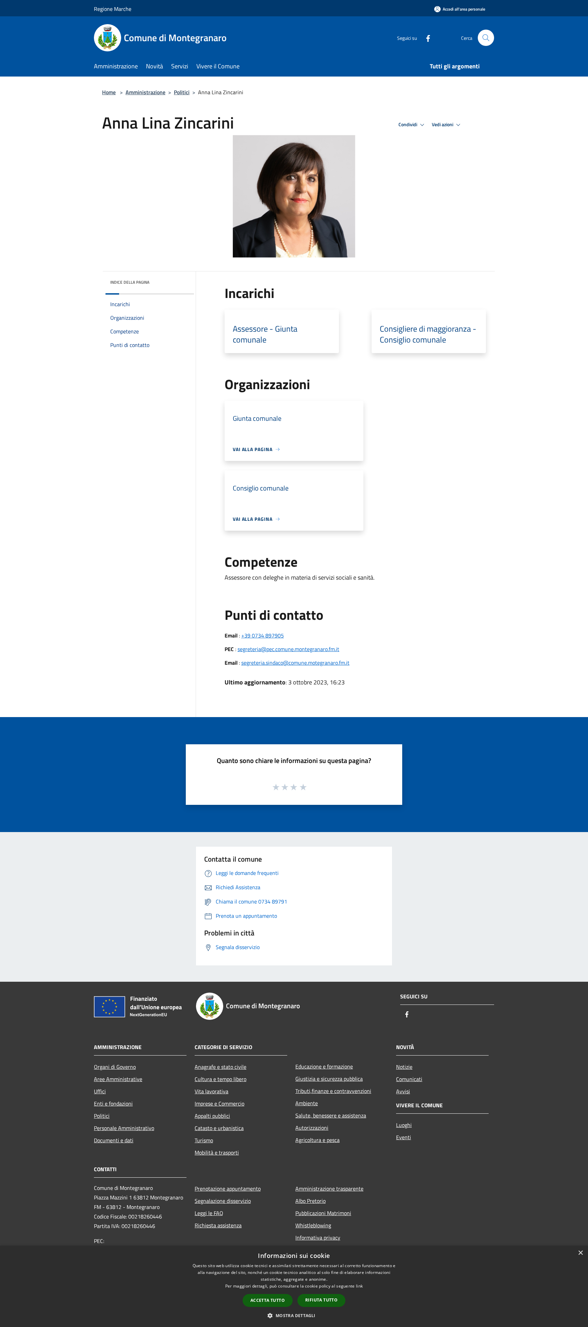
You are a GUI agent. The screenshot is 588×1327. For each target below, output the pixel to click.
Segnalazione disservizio (223, 1201)
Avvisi (403, 1091)
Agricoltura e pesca (317, 1140)
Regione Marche (112, 9)
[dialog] (294, 1286)
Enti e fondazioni (113, 1103)
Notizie (404, 1067)
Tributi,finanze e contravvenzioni (333, 1091)
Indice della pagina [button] (129, 282)
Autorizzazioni (311, 1128)
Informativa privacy (317, 1237)
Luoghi (404, 1125)
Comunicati (409, 1079)
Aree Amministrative (118, 1079)
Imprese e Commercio (219, 1103)
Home (109, 92)
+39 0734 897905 (262, 635)
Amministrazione (145, 92)
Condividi (408, 124)
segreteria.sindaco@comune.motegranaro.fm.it (295, 663)
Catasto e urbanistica (219, 1128)
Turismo (204, 1140)
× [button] (580, 1253)
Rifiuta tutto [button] (321, 1300)
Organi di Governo (115, 1067)
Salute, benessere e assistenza (330, 1115)
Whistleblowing (313, 1225)
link (359, 1286)
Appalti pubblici (212, 1116)
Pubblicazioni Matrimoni (323, 1213)
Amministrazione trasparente (329, 1188)
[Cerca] (486, 38)
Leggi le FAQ (209, 1213)
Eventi (403, 1137)
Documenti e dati (113, 1140)
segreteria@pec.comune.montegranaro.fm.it (288, 649)
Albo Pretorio (310, 1201)
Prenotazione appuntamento (228, 1188)
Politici (182, 92)
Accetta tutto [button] (267, 1300)
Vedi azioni (443, 124)
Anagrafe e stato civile (220, 1067)
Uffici (100, 1091)
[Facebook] (425, 37)
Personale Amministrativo (124, 1128)
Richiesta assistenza (218, 1225)
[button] (294, 1315)
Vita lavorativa (211, 1091)
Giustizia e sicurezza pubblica (329, 1079)
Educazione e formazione (324, 1066)
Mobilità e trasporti (217, 1152)
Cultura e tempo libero (220, 1079)
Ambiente (306, 1103)
